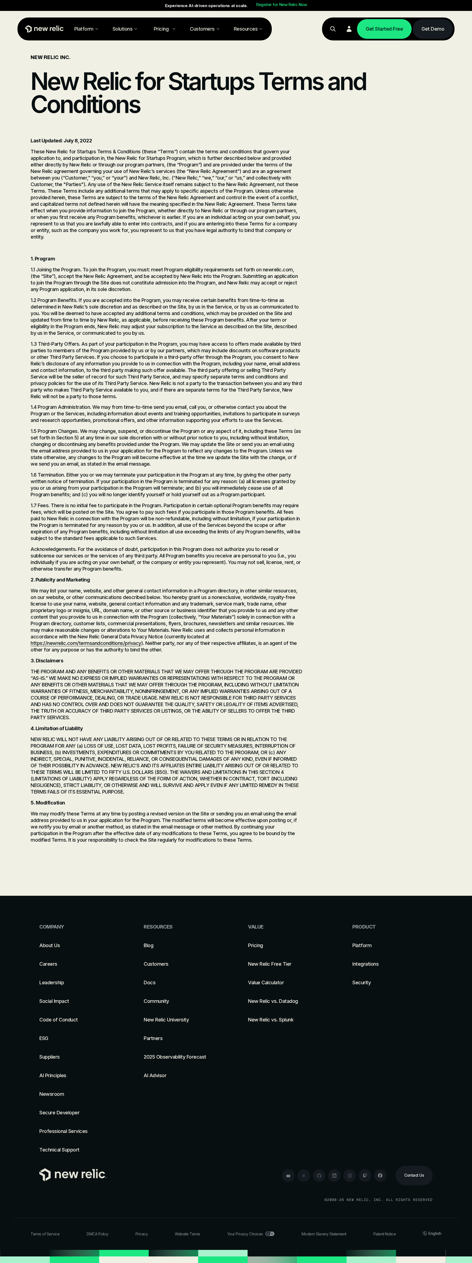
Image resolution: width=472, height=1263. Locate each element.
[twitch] (364, 1175)
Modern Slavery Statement (324, 1234)
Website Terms (187, 1234)
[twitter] (303, 1175)
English (434, 1233)
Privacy (141, 1234)
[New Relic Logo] (43, 29)
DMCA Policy (97, 1234)
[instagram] (349, 1175)
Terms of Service (45, 1234)
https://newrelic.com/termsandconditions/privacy (86, 643)
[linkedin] (334, 1175)
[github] (319, 1175)
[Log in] (349, 29)
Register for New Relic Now (281, 4)
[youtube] (288, 1175)
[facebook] (380, 1175)
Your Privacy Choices (245, 1234)
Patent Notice (384, 1234)
